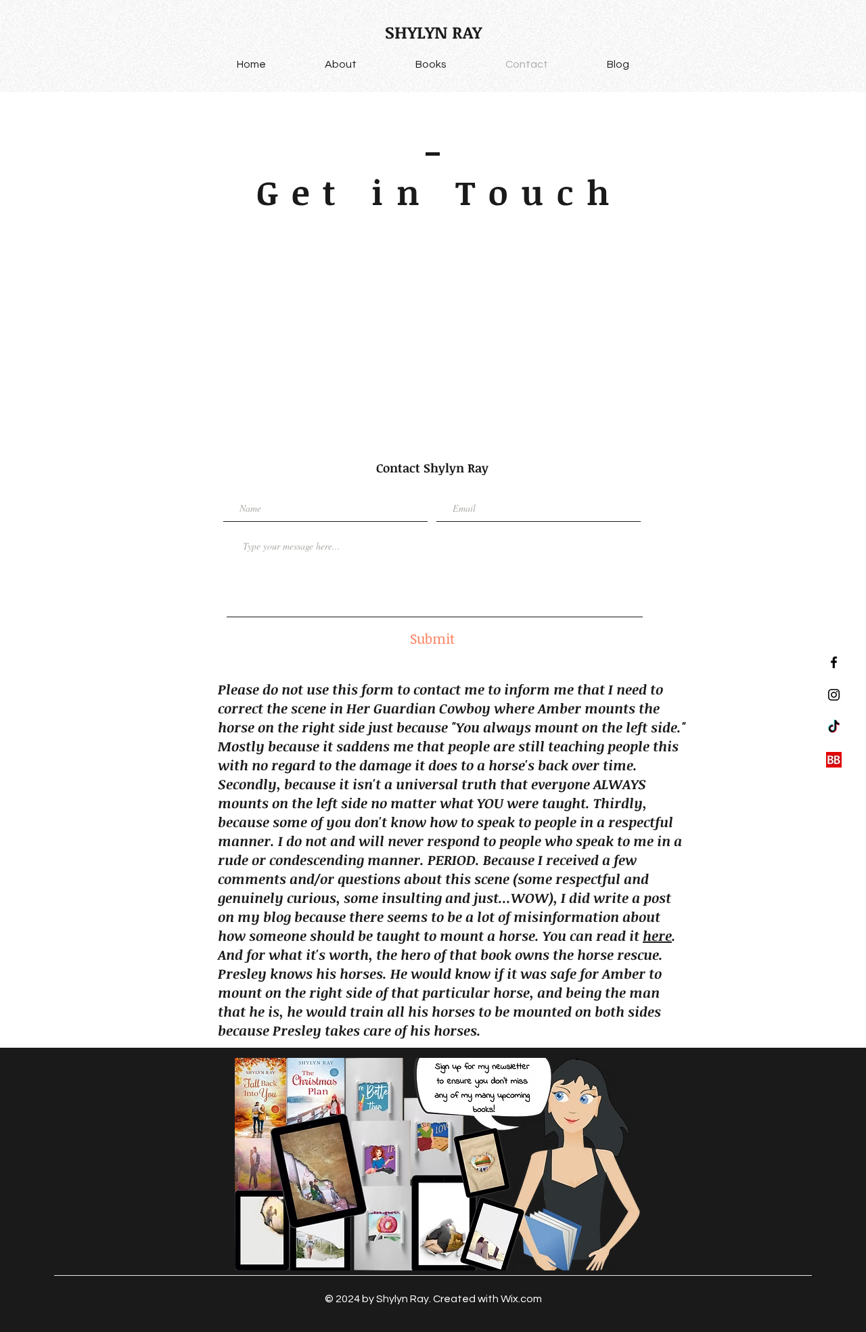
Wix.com (521, 1298)
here (657, 935)
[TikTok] (834, 727)
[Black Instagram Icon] (834, 695)
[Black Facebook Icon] (834, 662)
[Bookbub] (834, 760)
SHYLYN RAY (433, 31)
